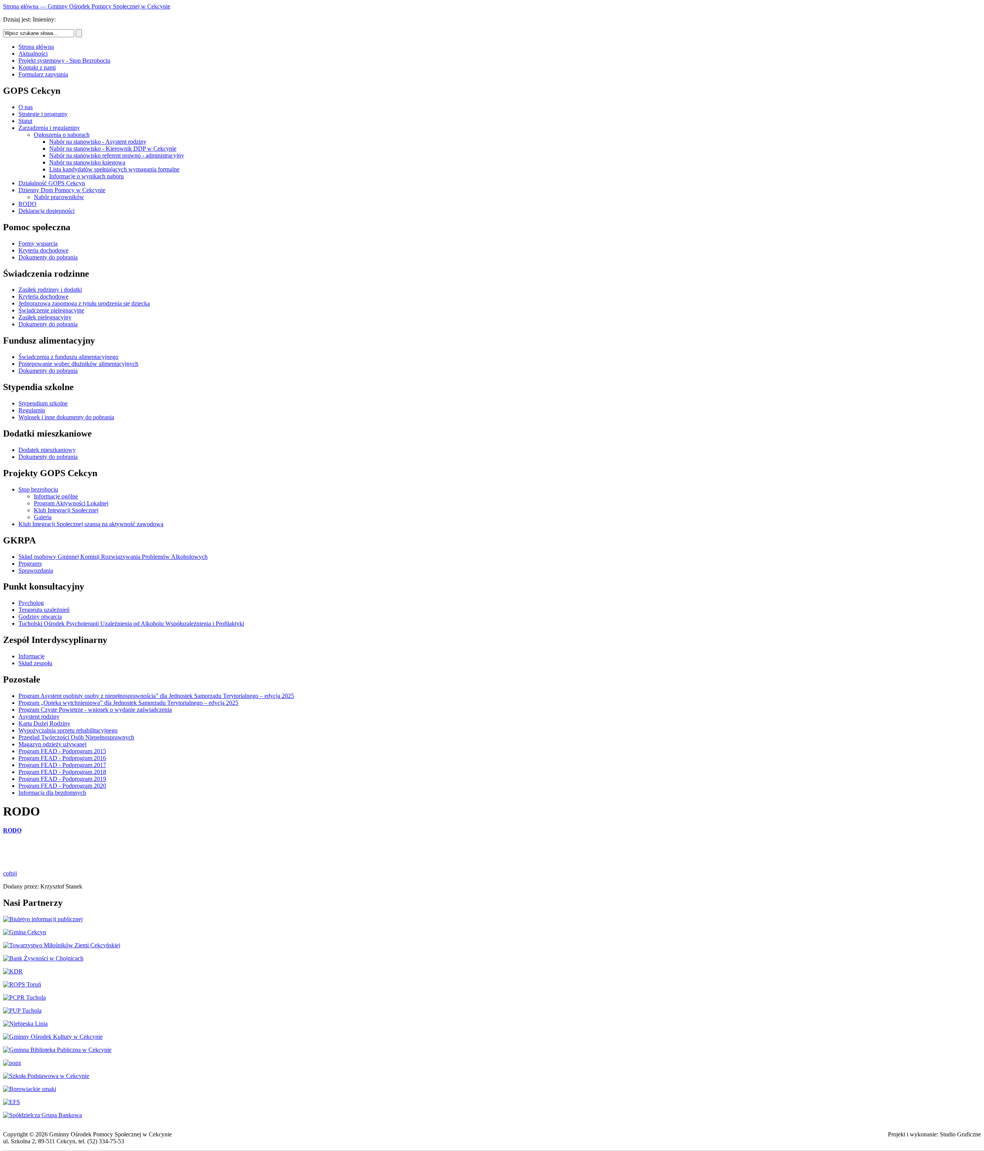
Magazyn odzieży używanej (52, 744)
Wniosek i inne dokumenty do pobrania (66, 417)
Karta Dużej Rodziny (44, 723)
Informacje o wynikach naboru (86, 176)
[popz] (12, 1063)
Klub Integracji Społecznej (66, 510)
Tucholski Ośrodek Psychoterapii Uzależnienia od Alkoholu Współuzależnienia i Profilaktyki (131, 623)
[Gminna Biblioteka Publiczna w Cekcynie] (57, 1049)
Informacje (31, 656)
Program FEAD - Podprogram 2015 (62, 751)
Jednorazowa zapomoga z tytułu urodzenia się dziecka (84, 303)
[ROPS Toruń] (22, 984)
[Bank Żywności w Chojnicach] (43, 958)
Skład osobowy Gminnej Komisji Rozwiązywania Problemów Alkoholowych (113, 556)
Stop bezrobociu (38, 489)
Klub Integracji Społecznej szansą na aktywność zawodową (90, 524)
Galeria (43, 517)
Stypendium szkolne (43, 403)
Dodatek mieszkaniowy (47, 450)
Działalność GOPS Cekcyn (51, 183)
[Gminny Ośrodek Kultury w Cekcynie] (53, 1036)
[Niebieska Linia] (25, 1023)
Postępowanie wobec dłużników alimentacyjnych (78, 363)
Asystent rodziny (39, 716)
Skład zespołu (35, 663)
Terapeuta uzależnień (44, 609)
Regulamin (31, 410)
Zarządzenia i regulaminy (49, 128)
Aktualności (33, 53)
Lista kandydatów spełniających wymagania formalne (114, 169)
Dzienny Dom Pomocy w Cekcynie (61, 190)
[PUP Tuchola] (22, 1010)
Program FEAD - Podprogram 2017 (62, 765)
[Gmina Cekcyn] (24, 932)
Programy (30, 563)
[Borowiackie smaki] (29, 1089)
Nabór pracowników (59, 197)
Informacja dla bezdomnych (52, 792)
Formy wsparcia (38, 243)
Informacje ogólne (56, 496)
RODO (27, 204)
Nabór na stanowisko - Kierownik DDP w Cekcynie (112, 148)
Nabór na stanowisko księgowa (87, 162)
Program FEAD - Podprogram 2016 (62, 758)
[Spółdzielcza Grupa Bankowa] (42, 1115)
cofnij (10, 873)
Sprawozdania (35, 570)
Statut (25, 121)
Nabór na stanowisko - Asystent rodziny (97, 141)
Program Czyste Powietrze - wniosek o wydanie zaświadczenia (95, 709)
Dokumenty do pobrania (48, 257)
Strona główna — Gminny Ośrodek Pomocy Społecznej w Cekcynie (86, 6)
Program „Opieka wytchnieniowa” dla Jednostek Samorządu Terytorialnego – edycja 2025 (128, 702)
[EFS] (11, 1102)
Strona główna (36, 46)
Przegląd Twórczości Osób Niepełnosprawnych (76, 737)
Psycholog (31, 603)
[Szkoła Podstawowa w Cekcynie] (46, 1076)
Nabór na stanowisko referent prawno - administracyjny (116, 155)
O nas (25, 107)
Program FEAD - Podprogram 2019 (62, 779)
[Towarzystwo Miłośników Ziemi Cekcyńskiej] (61, 945)
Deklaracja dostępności (46, 211)
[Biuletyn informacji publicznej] (43, 919)
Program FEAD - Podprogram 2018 (62, 772)
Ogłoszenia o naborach (62, 134)
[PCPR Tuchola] (24, 997)
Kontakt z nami (37, 67)
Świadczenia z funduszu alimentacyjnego (68, 357)
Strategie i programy (43, 114)
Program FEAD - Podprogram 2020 (62, 785)
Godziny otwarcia (40, 616)
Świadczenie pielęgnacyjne (51, 310)
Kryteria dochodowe (43, 250)
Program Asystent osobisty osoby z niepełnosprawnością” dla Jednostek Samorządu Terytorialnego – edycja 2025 (156, 696)
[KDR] (13, 971)
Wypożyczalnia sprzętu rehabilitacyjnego (68, 730)
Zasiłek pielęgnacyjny (44, 317)
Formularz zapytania (43, 74)
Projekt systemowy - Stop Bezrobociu (64, 60)
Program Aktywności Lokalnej (71, 503)
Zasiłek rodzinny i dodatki (50, 289)
